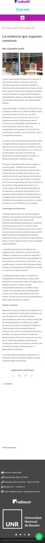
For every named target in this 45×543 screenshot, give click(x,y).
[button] (22, 18)
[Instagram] (24, 534)
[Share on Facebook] (19, 376)
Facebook (8, 384)
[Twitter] (20, 534)
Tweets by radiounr (9, 447)
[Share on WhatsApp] (32, 376)
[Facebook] (16, 534)
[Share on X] (13, 376)
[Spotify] (29, 534)
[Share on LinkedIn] (25, 376)
